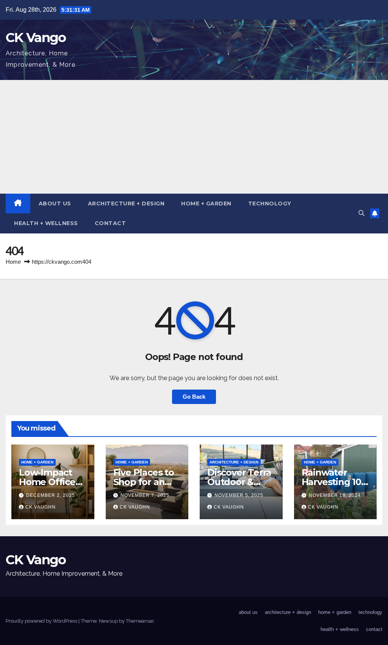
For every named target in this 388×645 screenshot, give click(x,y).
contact (110, 223)
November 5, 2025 (238, 495)
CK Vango (36, 37)
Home (13, 261)
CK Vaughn (40, 507)
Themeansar (140, 621)
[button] (361, 213)
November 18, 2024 (335, 495)
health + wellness (46, 223)
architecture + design (126, 203)
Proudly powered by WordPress (42, 621)
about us (55, 203)
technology (269, 203)
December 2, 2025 (50, 495)
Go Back (194, 396)
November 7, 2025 (144, 495)
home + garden (206, 203)
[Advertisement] (194, 137)
